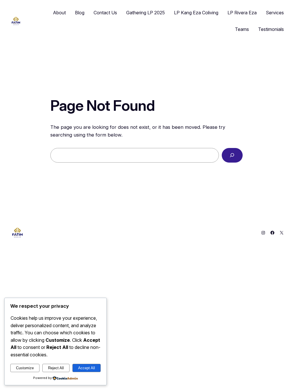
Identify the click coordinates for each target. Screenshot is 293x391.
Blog (79, 12)
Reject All (56, 368)
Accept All (86, 368)
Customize (25, 368)
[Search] (232, 155)
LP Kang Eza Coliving (196, 12)
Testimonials (271, 29)
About (59, 12)
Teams (242, 29)
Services (275, 12)
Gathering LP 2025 (145, 12)
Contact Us (105, 12)
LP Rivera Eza (242, 12)
